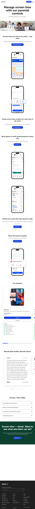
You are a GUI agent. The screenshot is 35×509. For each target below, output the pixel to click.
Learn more (17, 320)
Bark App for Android (5, 502)
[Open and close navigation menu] (33, 2)
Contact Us (15, 500)
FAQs (14, 498)
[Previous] (27, 371)
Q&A (24, 504)
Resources (25, 498)
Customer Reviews (16, 502)
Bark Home (4, 504)
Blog (24, 495)
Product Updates (26, 497)
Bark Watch (4, 495)
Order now (17, 317)
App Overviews (26, 502)
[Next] (33, 314)
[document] (17, 41)
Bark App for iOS (5, 500)
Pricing (14, 495)
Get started (29, 1)
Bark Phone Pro (4, 498)
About (14, 497)
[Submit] (23, 489)
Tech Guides (26, 500)
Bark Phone (4, 497)
